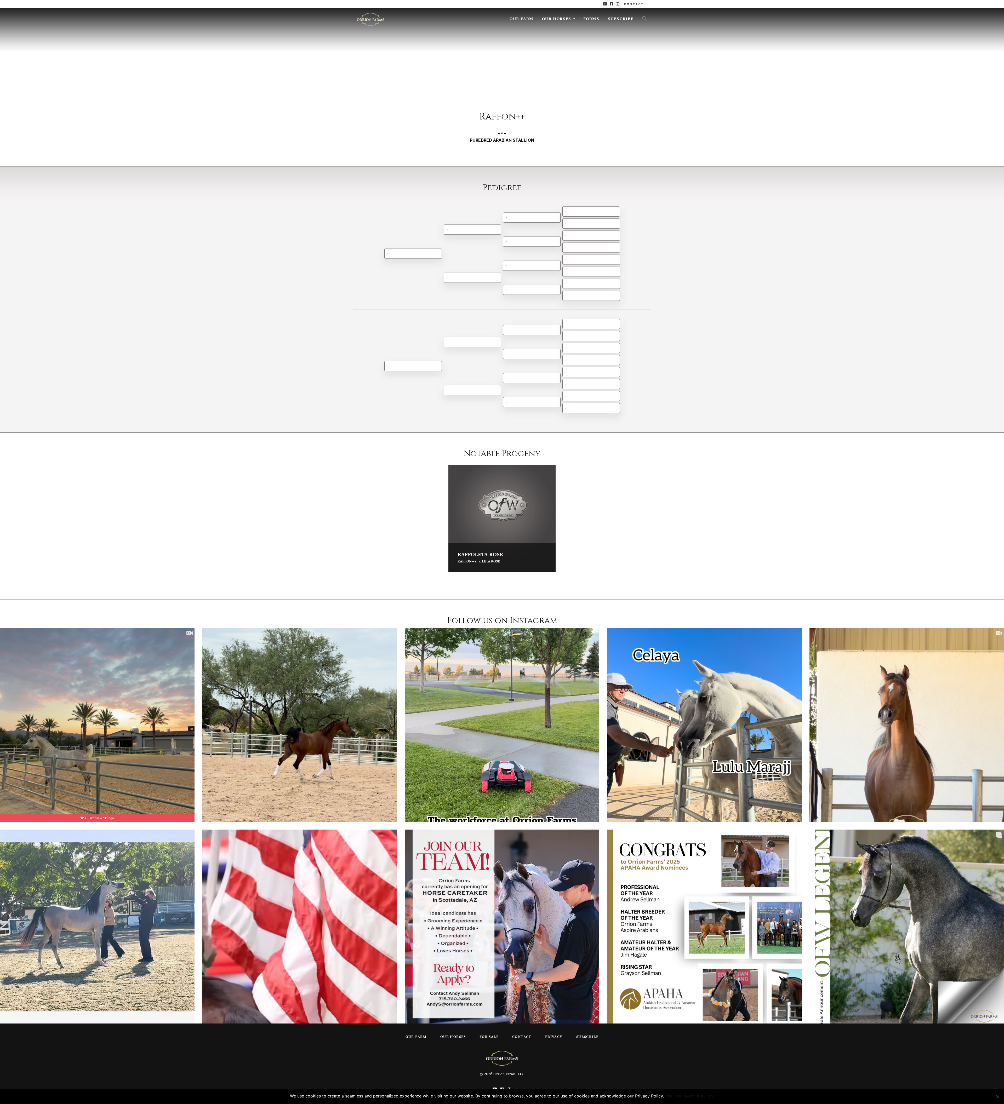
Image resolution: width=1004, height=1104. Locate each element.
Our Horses (556, 19)
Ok (670, 1096)
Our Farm (522, 19)
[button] (642, 18)
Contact (522, 1037)
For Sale (489, 1037)
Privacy (554, 1037)
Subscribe (621, 19)
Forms (591, 19)
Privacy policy (695, 1096)
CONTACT (634, 4)
